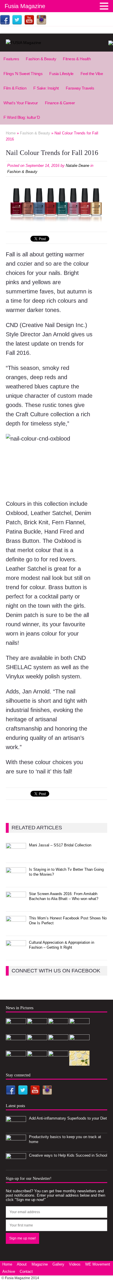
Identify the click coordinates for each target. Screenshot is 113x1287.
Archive (8, 1271)
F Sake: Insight (46, 88)
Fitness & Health (77, 58)
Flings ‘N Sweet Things (22, 73)
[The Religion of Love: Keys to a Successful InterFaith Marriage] (79, 1046)
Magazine (40, 1264)
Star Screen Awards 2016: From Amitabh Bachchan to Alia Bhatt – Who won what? (63, 896)
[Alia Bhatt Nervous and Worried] (37, 1062)
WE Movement (97, 1264)
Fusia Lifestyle (61, 73)
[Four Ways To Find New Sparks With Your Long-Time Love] (58, 1046)
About (22, 1264)
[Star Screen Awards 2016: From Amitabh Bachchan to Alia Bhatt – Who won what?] (16, 903)
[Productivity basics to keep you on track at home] (16, 1146)
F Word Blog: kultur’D (21, 117)
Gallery (58, 1264)
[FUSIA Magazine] (56, 43)
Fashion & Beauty (41, 58)
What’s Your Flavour (20, 103)
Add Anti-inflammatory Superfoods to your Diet (68, 1118)
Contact (26, 1271)
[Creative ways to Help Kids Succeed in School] (16, 1165)
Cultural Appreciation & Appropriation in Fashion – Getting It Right (61, 945)
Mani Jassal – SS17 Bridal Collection (60, 845)
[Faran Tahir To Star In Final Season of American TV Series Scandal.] (79, 1030)
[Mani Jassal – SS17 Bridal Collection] (16, 855)
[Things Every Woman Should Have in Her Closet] (58, 1062)
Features (11, 58)
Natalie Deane (77, 165)
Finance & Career (60, 103)
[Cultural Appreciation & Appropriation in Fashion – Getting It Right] (16, 952)
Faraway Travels (80, 88)
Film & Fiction (14, 88)
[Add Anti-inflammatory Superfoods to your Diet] (16, 1128)
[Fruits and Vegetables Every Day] (16, 1062)
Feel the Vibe (92, 73)
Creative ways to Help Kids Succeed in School (68, 1155)
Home (7, 1264)
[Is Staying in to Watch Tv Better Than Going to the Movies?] (16, 879)
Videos (75, 1264)
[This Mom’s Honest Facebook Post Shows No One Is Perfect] (16, 928)
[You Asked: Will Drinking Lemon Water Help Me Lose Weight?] (79, 1062)
